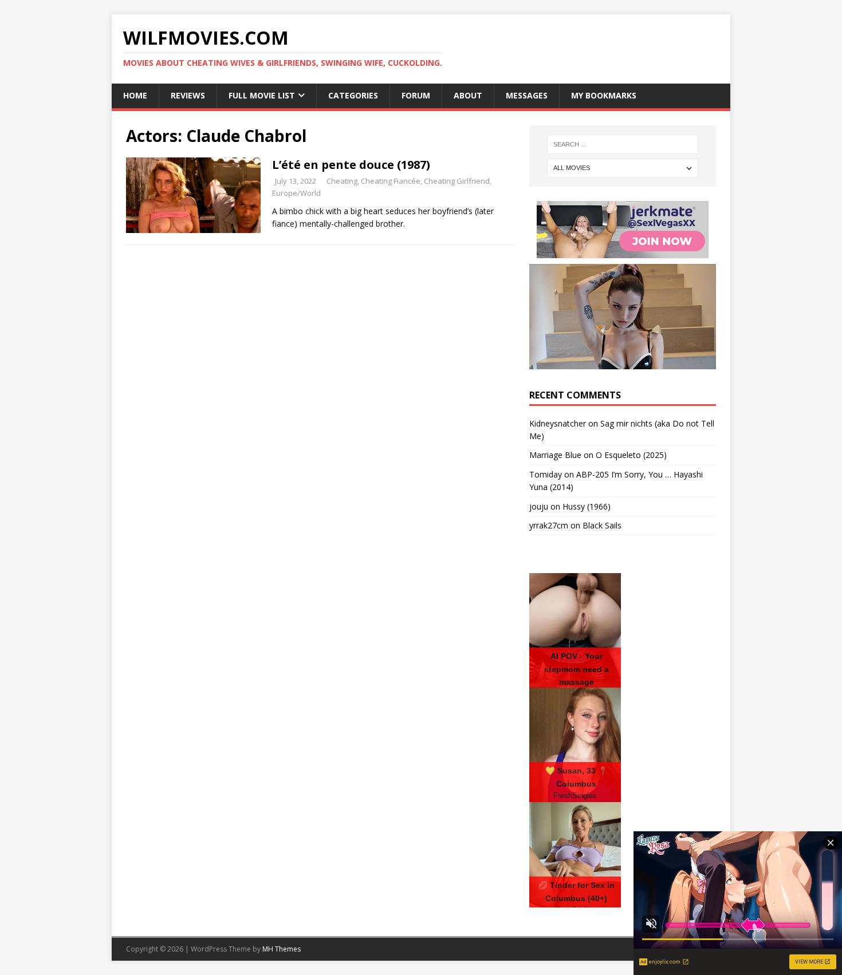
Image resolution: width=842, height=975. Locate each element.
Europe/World (296, 193)
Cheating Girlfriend (457, 181)
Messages (527, 95)
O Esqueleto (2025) (631, 454)
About (468, 95)
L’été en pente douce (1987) (351, 164)
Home (135, 95)
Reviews (188, 95)
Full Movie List (262, 95)
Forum (416, 95)
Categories (353, 95)
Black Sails (602, 525)
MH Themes (281, 949)
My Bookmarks (603, 95)
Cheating (341, 181)
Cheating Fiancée (390, 181)
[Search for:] (622, 144)
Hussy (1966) (586, 506)
